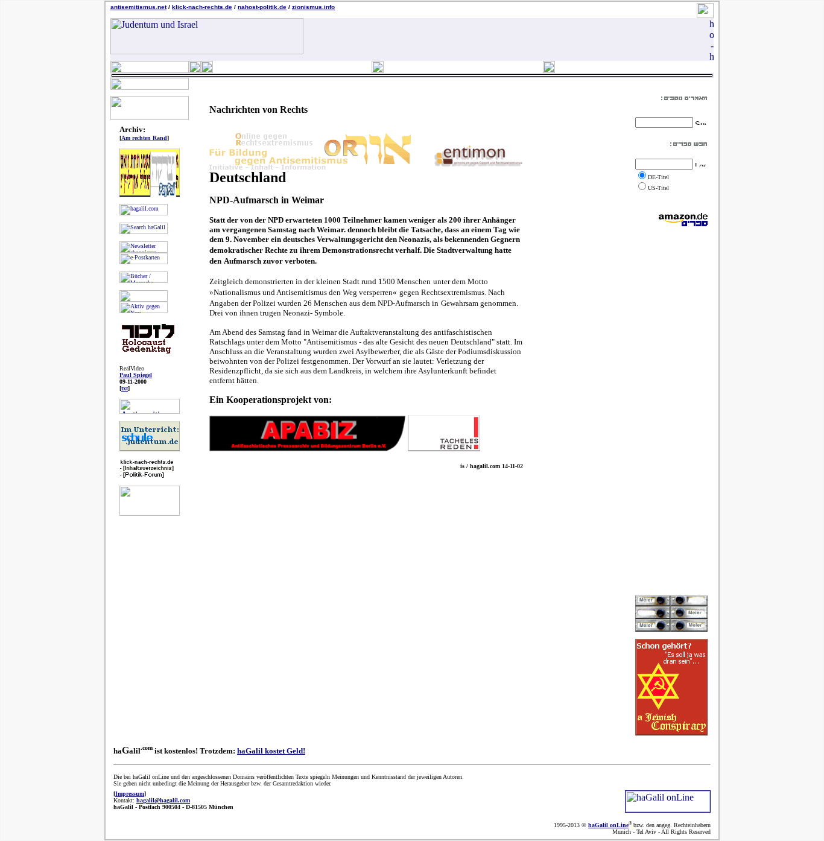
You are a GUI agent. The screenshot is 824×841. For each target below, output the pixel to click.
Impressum (129, 793)
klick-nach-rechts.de (202, 7)
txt (124, 388)
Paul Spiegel (135, 375)
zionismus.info (313, 7)
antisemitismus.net (138, 7)
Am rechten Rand (144, 138)
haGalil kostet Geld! (271, 750)
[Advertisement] (671, 411)
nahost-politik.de (262, 7)
